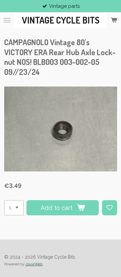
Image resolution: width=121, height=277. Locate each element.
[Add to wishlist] (109, 207)
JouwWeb (34, 264)
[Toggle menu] (7, 20)
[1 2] (14, 207)
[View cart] (114, 20)
